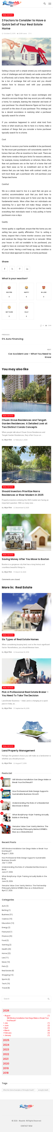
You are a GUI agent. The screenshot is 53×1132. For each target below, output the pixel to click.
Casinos (5, 919)
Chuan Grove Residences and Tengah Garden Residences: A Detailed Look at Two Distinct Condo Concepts (24, 423)
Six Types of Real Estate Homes (20, 639)
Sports (4, 979)
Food (4, 940)
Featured (6, 932)
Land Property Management (18, 750)
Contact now (26, 1126)
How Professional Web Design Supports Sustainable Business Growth (30, 792)
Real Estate (8, 15)
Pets (4, 966)
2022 (6, 1054)
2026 (6, 1010)
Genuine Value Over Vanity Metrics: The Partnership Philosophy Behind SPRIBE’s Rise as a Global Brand (30, 829)
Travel (4, 988)
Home (4, 953)
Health (4, 949)
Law (3, 957)
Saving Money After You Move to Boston (25, 559)
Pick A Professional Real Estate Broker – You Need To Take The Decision (25, 693)
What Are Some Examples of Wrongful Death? (18, 1090)
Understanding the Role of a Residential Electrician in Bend (30, 804)
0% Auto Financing (12, 338)
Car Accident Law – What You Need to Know (29, 355)
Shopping (6, 975)
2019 (6, 1068)
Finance (5, 936)
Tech (4, 983)
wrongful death (43, 1090)
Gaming (5, 944)
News (4, 962)
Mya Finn (8, 440)
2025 (6, 1040)
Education (6, 923)
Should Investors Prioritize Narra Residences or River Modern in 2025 (23, 493)
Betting (5, 910)
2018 (6, 1073)
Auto (4, 906)
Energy (5, 927)
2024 (6, 1045)
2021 (6, 1059)
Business (5, 914)
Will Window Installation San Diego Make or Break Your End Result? (31, 781)
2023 (6, 1049)
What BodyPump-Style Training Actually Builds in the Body (30, 816)
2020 (6, 1063)
